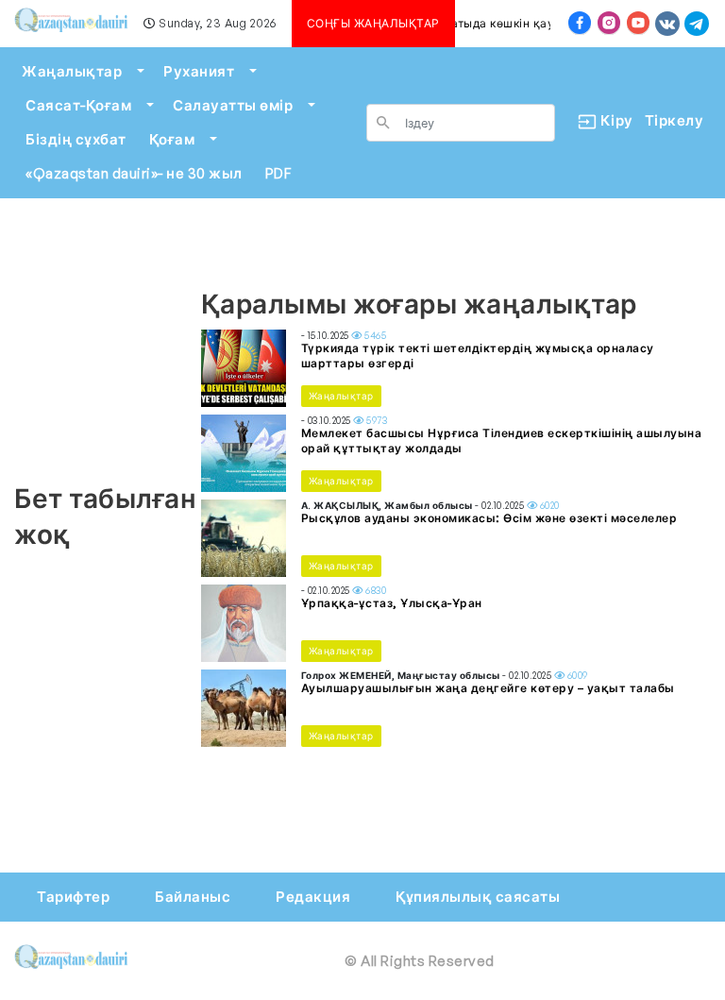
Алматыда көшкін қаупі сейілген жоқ (536, 23)
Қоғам (172, 139)
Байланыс (192, 897)
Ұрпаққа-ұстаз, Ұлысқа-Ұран (391, 603)
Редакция (313, 897)
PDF (278, 173)
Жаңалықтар (72, 71)
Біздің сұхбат (75, 139)
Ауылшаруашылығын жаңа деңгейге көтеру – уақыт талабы (488, 688)
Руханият (198, 71)
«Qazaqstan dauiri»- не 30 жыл (134, 173)
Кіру (609, 120)
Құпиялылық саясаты (478, 897)
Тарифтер (73, 897)
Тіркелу (674, 120)
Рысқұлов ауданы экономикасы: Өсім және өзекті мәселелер (489, 518)
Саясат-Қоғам (78, 105)
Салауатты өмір (233, 105)
